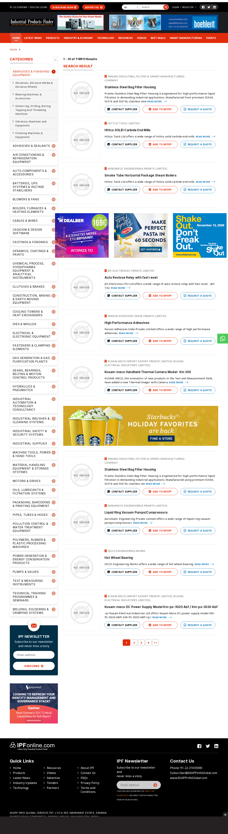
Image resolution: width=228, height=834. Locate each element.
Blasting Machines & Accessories (28, 96)
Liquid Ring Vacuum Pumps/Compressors (136, 512)
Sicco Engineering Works (126, 551)
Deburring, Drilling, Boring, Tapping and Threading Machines (33, 110)
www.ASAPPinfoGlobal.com (188, 778)
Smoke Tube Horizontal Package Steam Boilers (141, 175)
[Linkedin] (214, 7)
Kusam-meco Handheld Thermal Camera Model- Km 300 (148, 372)
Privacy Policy (90, 783)
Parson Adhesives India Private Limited (136, 316)
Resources (125, 38)
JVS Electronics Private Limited (130, 270)
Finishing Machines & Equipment (29, 135)
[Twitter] (209, 7)
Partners (53, 788)
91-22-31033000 (18, 7)
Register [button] (187, 7)
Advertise (92, 7)
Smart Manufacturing (186, 38)
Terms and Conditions (88, 790)
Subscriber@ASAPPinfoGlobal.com (193, 773)
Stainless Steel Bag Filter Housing (130, 87)
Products (52, 38)
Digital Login (38, 7)
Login (175, 7)
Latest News (33, 38)
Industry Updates (25, 783)
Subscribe (32, 666)
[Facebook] (203, 7)
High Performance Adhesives (127, 323)
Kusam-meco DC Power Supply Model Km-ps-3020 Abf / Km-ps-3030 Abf (161, 607)
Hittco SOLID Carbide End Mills (128, 130)
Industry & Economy (78, 38)
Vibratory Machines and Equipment (30, 123)
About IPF (87, 768)
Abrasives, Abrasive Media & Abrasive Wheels (34, 84)
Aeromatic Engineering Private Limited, (137, 168)
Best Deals (158, 38)
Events (211, 38)
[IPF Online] (32, 22)
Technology (105, 38)
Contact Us (88, 773)
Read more (154, 101)
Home (16, 38)
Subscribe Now (62, 7)
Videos (141, 38)
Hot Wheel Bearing (119, 558)
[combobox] (131, 7)
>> (155, 642)
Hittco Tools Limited (123, 123)
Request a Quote (199, 109)
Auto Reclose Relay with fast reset (131, 277)
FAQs (84, 778)
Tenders (52, 783)
